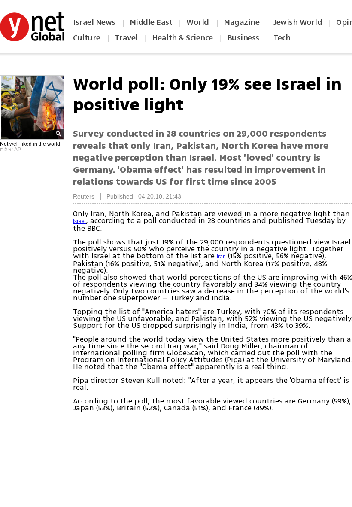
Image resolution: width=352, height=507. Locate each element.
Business (243, 38)
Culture (86, 38)
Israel (79, 221)
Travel (126, 38)
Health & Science (182, 38)
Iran (221, 257)
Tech (282, 38)
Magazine (241, 22)
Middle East (151, 22)
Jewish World (297, 22)
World (198, 22)
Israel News (94, 22)
